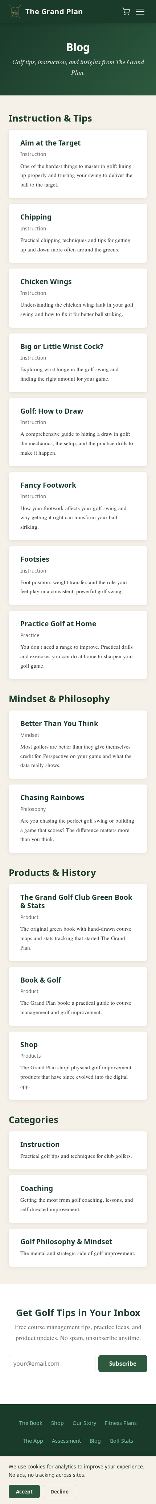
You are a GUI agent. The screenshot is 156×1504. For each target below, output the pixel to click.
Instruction (40, 1144)
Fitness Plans (121, 1422)
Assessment (66, 1440)
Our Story (84, 1422)
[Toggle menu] (140, 11)
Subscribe (122, 1363)
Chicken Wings (46, 281)
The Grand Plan (54, 11)
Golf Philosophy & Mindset (66, 1241)
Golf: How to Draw (51, 411)
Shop (29, 1044)
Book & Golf (40, 980)
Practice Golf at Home (58, 623)
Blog (95, 1440)
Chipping (36, 217)
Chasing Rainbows (52, 797)
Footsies (34, 559)
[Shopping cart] (126, 12)
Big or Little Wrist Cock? (61, 346)
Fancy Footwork (48, 485)
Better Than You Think (59, 723)
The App (33, 1440)
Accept (24, 1491)
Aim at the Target (50, 143)
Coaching (36, 1188)
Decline (59, 1491)
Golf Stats (121, 1440)
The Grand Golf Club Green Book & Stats (76, 901)
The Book (30, 1422)
